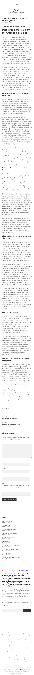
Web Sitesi (4, 476)
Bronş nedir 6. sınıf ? (7, 553)
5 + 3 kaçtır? (5, 491)
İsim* (3, 461)
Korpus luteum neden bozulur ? (9, 533)
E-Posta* (4, 468)
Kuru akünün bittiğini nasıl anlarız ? (10, 529)
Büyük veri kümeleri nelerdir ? (9, 537)
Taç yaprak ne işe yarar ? (10, 418)
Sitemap (2, 508)
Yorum (3, 443)
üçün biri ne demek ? (7, 521)
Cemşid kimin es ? (6, 541)
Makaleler (9, 409)
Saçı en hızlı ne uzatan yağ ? (11, 424)
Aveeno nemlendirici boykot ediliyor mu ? (11, 557)
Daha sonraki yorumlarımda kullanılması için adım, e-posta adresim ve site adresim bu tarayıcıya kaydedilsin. (16, 486)
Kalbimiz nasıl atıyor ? (7, 525)
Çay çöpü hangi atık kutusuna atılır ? (10, 545)
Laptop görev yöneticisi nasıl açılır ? (10, 549)
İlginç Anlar (17, 10)
